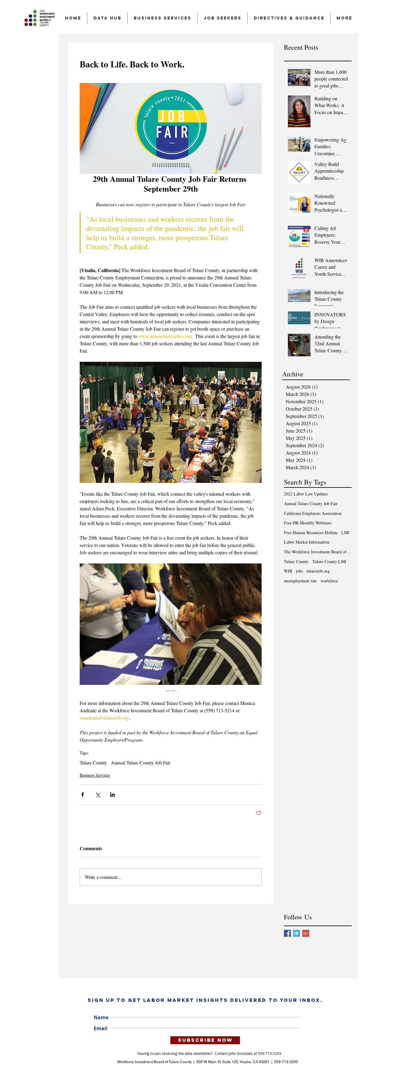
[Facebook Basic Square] (287, 933)
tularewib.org (318, 571)
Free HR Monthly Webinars (308, 523)
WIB (288, 571)
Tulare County (93, 763)
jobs (299, 571)
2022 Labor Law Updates (306, 494)
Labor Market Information (306, 542)
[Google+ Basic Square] (305, 933)
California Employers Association (313, 513)
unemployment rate (300, 581)
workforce (329, 581)
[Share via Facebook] (82, 794)
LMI (345, 532)
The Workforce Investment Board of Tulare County (318, 552)
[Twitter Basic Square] (296, 933)
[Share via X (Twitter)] (97, 794)
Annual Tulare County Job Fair (140, 763)
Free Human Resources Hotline (311, 532)
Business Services (95, 775)
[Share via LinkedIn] (112, 794)
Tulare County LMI (329, 561)
